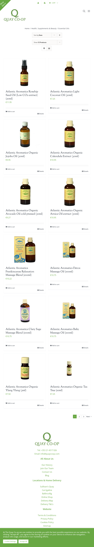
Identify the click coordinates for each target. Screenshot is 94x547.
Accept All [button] (23, 541)
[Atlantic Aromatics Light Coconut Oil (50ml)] (69, 73)
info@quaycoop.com (50, 453)
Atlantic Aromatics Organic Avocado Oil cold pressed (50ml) (24, 212)
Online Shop (47, 497)
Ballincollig (47, 493)
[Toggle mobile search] (84, 11)
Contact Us (47, 472)
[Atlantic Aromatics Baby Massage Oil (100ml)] (69, 310)
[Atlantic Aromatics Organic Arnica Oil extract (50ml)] (69, 191)
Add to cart (11, 111)
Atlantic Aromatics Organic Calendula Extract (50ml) (66, 154)
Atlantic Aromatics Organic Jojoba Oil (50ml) (22, 154)
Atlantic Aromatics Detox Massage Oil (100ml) (65, 270)
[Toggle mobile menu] (89, 11)
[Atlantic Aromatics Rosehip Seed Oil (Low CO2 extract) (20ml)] (25, 73)
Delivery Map (47, 500)
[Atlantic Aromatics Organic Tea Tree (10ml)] (69, 368)
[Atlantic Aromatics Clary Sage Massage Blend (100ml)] (25, 310)
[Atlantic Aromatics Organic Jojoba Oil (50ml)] (25, 134)
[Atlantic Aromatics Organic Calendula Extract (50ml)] (69, 134)
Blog (47, 475)
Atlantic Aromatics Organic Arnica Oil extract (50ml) (66, 212)
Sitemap (47, 525)
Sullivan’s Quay (47, 486)
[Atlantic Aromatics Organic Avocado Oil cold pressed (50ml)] (25, 191)
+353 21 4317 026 (49, 450)
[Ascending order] (59, 35)
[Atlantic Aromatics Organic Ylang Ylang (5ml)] (25, 368)
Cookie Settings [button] (10, 541)
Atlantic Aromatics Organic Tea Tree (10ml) (68, 388)
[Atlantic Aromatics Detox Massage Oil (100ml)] (69, 249)
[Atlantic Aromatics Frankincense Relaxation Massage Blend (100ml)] (25, 249)
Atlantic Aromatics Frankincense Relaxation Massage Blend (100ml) (20, 271)
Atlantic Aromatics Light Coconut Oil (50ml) (64, 93)
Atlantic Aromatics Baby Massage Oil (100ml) (64, 331)
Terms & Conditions (47, 515)
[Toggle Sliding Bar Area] (5, 5)
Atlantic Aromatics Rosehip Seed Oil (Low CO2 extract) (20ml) (22, 95)
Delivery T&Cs (47, 504)
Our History (47, 465)
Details (41, 114)
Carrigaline (47, 490)
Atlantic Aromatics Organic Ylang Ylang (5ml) (22, 388)
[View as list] (49, 48)
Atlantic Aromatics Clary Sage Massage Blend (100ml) (23, 331)
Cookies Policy (47, 522)
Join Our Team (47, 468)
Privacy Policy (47, 518)
